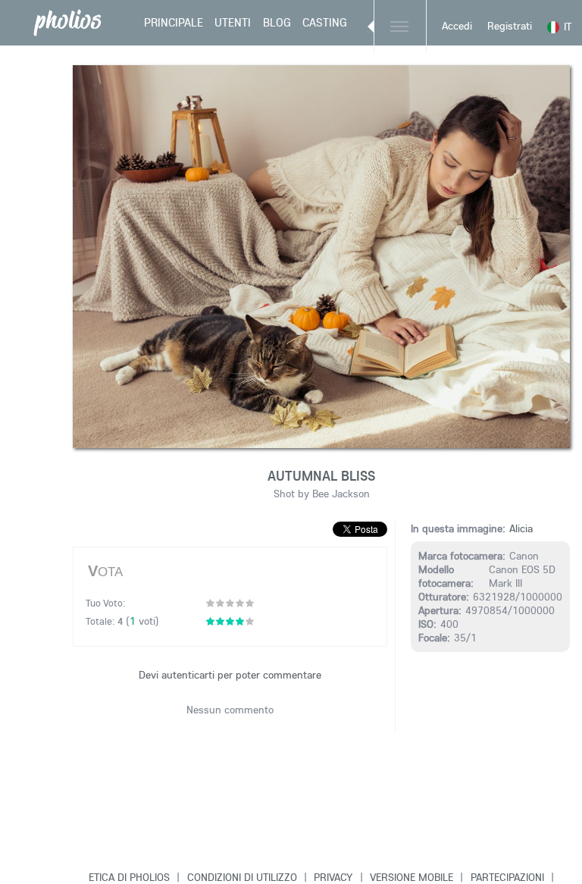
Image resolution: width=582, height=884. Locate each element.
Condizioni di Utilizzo (242, 877)
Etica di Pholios (129, 877)
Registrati (509, 26)
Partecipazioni (507, 877)
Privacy (333, 877)
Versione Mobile (411, 877)
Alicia (521, 528)
